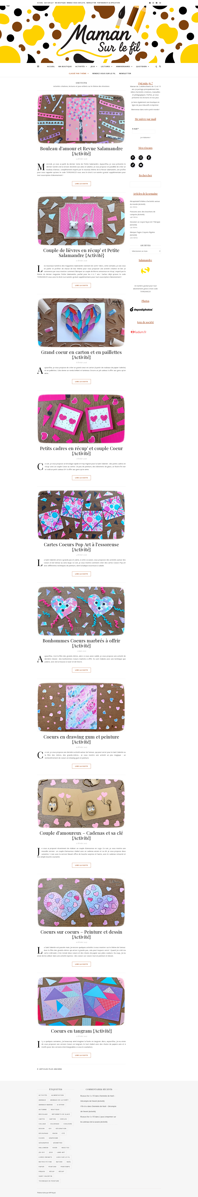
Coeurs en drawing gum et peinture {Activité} (81, 739)
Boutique (55, 1109)
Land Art (61, 1152)
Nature (59, 1162)
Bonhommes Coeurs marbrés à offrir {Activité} (81, 643)
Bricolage (43, 1114)
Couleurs (68, 1124)
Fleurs (42, 1138)
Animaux (42, 1100)
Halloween (43, 1147)
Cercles (63, 1119)
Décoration (61, 1128)
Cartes (42, 1119)
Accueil (40, 3)
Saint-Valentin (45, 1176)
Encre (55, 1133)
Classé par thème (77, 73)
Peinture (52, 1166)
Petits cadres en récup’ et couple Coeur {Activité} (81, 450)
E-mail (135, 129)
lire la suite (81, 184)
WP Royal (52, 1193)
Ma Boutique (60, 3)
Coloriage (54, 1124)
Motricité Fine (45, 1162)
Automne (43, 1109)
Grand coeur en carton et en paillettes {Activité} (81, 354)
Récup (52, 1171)
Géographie (44, 1143)
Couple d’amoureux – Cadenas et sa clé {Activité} (81, 835)
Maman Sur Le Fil (87, 1096)
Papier (41, 1166)
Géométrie (57, 1143)
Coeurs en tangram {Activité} (81, 1031)
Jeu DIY (42, 1152)
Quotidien (141, 66)
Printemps (65, 1166)
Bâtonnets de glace (61, 1114)
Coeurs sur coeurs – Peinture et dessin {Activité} (81, 934)
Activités (80, 66)
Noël (69, 1162)
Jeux (93, 66)
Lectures (105, 66)
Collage (42, 1124)
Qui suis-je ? (49, 3)
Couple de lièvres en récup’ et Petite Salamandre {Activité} (81, 252)
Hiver (55, 1147)
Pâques (42, 1171)
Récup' (62, 1171)
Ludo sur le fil (63, 1157)
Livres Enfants (45, 1157)
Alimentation (57, 1095)
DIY (50, 1128)
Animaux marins (46, 1105)
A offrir (60, 1105)
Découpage (43, 1133)
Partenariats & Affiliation (108, 3)
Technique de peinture (49, 1181)
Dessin (42, 1128)
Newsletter (91, 3)
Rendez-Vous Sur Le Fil (76, 3)
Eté (63, 1133)
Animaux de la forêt (59, 1100)
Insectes (65, 1147)
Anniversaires (123, 66)
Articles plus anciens (50, 1069)
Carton (52, 1119)
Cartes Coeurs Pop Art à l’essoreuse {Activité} (81, 546)
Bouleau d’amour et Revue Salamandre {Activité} (81, 150)
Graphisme (53, 1138)
